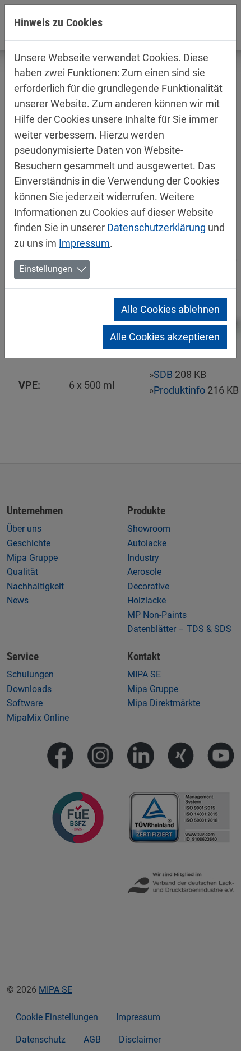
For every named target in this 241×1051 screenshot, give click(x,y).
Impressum (84, 243)
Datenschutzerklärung (156, 227)
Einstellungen (45, 269)
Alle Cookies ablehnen (170, 309)
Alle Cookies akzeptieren (165, 337)
